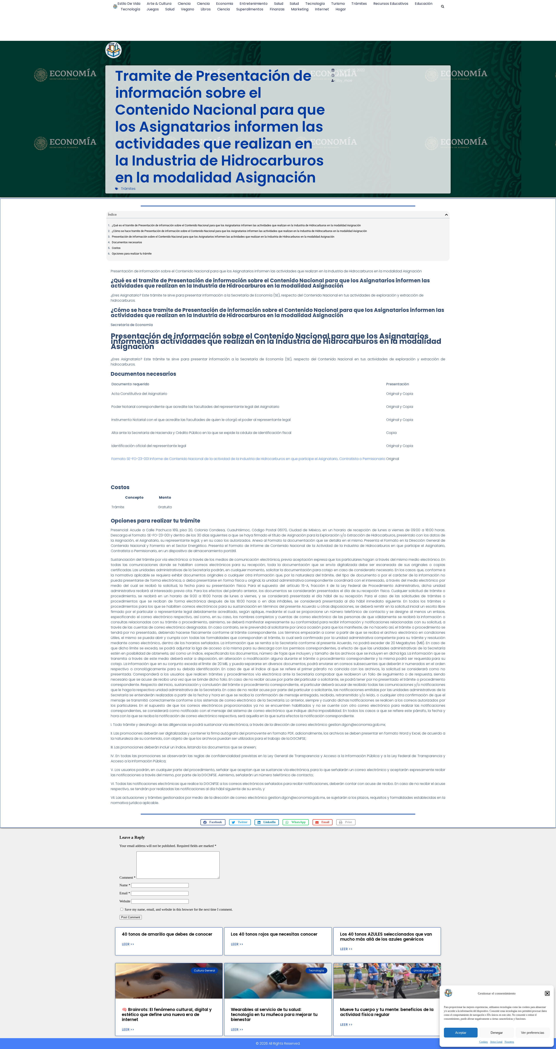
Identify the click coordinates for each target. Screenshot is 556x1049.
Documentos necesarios (127, 242)
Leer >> (128, 944)
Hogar (341, 9)
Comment (127, 877)
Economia (224, 3)
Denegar (497, 1032)
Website (124, 901)
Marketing (299, 9)
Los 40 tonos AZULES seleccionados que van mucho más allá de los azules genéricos (386, 936)
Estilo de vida (128, 3)
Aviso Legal (496, 1041)
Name (124, 885)
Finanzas (277, 9)
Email (124, 893)
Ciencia (184, 3)
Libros (206, 9)
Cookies (483, 1041)
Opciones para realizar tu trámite (132, 253)
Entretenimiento (254, 3)
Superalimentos (249, 9)
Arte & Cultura (159, 3)
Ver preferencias (532, 1032)
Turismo (338, 3)
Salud (278, 3)
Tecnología (315, 3)
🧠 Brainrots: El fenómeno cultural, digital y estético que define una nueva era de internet (167, 1015)
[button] (547, 993)
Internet (322, 9)
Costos (116, 248)
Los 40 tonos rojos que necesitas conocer (274, 934)
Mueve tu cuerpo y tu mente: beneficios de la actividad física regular (387, 1012)
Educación (423, 3)
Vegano (187, 9)
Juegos (153, 9)
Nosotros (509, 1041)
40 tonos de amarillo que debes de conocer (167, 934)
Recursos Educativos (390, 3)
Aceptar (460, 1032)
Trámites (359, 3)
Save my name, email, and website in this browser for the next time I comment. (179, 909)
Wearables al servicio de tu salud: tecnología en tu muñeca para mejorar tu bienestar (274, 1015)
